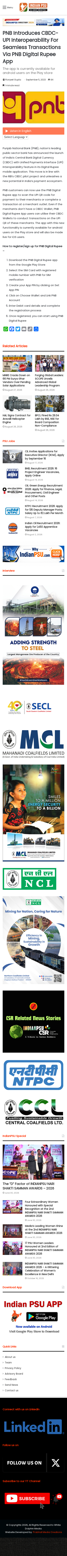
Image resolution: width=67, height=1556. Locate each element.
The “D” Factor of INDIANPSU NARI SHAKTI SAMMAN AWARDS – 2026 (28, 1185)
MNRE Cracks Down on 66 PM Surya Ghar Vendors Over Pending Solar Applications (16, 380)
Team (8, 1362)
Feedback (11, 1379)
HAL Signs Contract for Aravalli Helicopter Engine (17, 419)
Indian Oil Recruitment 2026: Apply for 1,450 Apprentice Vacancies (42, 526)
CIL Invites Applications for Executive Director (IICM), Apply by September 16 (44, 455)
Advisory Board (14, 1373)
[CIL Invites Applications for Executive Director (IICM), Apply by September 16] (12, 456)
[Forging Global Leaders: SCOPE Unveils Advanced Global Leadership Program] (49, 363)
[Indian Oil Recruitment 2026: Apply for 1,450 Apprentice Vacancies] (12, 528)
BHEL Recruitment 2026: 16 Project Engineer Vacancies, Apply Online (42, 472)
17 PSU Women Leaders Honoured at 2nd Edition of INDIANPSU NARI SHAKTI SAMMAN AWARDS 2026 (44, 1248)
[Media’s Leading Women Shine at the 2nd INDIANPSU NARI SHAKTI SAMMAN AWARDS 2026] (12, 1231)
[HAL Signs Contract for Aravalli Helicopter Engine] (17, 403)
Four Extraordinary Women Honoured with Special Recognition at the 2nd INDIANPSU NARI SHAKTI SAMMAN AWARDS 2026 (44, 1209)
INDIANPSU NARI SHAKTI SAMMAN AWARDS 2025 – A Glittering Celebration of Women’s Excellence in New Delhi (44, 1269)
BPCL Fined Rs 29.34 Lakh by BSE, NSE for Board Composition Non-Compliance (47, 420)
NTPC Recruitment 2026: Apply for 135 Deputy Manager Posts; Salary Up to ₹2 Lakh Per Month (44, 509)
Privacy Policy (13, 1368)
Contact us (11, 1390)
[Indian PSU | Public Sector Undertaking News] (33, 7)
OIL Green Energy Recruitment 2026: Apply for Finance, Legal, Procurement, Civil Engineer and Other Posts (44, 491)
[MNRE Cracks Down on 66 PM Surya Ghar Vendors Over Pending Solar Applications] (17, 363)
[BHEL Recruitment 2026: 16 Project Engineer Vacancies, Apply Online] (12, 473)
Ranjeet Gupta (13, 79)
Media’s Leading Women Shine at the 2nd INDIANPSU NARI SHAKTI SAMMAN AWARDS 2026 (44, 1229)
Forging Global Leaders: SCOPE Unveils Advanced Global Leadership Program (49, 380)
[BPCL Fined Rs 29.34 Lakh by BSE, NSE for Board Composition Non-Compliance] (49, 403)
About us (10, 1357)
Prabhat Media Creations (47, 1532)
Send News (11, 1385)
